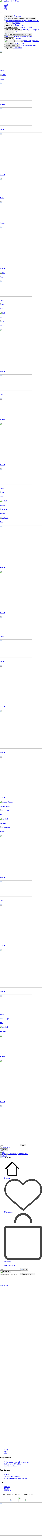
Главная (7, 1487)
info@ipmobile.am (10, 1466)
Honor (2, 79)
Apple (2, 70)
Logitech (2, 505)
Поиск (23, 1145)
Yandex (2, 831)
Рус (5, 7)
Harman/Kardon (5, 806)
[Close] (5, 1272)
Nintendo (2, 513)
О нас (6, 1489)
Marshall (3, 823)
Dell (1, 317)
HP (1, 325)
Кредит (7, 1474)
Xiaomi (2, 129)
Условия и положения (12, 1476)
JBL (1, 814)
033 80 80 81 (14, 1)
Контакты (8, 1491)
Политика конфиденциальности (16, 1478)
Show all (2, 175)
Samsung (2, 104)
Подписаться (27, 1274)
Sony (1, 522)
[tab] (8, 16)
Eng (5, 9)
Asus (1, 309)
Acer (1, 277)
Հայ (6, 5)
